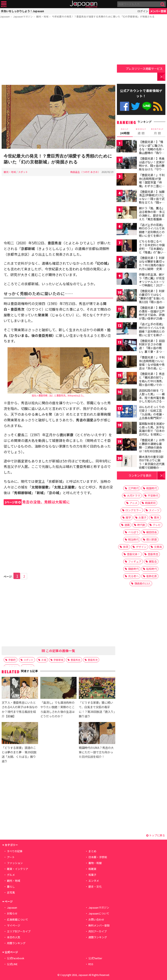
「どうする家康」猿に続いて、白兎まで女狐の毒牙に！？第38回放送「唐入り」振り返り (97, 709)
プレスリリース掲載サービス (144, 68)
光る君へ (133, 576)
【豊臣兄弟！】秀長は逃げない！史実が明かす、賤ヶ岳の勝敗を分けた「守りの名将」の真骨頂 (152, 165)
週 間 (141, 131)
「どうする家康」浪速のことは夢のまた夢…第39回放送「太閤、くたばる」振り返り (19, 754)
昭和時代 (151, 569)
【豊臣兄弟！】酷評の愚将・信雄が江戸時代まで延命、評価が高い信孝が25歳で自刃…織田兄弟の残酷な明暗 (152, 316)
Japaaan (83, 4)
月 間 (157, 131)
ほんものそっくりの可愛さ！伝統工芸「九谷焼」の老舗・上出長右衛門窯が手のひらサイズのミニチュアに (152, 416)
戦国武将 (150, 503)
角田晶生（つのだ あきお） (85, 172)
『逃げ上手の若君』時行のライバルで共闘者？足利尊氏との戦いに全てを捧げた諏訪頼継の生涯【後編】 (152, 333)
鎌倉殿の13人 (142, 583)
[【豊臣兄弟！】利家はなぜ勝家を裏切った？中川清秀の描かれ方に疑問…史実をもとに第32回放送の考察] (126, 263)
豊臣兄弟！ (133, 554)
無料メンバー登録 (99, 925)
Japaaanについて (98, 913)
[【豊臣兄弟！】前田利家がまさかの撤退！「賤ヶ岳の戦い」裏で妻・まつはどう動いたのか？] (126, 346)
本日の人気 (13, 937)
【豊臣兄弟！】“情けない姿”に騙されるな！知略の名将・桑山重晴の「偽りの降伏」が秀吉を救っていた (152, 151)
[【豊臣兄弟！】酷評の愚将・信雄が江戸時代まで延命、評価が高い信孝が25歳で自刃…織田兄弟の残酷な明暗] (126, 312)
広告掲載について (17, 919)
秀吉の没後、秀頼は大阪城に (37, 501)
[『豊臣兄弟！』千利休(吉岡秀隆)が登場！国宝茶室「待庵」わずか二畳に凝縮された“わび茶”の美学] (126, 180)
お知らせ (12, 913)
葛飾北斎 (151, 576)
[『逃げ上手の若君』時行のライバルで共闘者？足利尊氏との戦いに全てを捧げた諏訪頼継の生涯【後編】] (126, 329)
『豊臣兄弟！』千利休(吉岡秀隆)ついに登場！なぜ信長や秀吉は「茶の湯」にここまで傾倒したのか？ (152, 366)
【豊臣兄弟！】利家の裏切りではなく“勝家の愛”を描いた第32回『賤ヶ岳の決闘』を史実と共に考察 (152, 300)
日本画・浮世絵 (97, 857)
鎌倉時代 (133, 569)
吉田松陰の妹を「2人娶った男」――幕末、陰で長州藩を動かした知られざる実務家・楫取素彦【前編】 (152, 399)
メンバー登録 (158, 11)
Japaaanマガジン (23, 16)
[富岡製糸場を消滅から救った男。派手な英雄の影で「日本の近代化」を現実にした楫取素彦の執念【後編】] (126, 428)
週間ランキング (97, 937)
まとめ (92, 851)
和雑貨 (92, 869)
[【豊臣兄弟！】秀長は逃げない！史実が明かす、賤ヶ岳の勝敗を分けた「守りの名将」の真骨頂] (126, 163)
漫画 (127, 525)
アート (11, 857)
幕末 (156, 517)
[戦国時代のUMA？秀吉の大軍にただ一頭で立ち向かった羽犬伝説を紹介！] (97, 733)
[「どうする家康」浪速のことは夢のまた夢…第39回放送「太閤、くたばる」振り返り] (20, 733)
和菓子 (92, 875)
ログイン (142, 11)
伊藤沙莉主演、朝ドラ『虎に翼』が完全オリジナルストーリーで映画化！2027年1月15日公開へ (152, 281)
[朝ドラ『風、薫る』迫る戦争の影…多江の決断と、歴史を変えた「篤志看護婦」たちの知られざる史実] (126, 213)
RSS (157, 106)
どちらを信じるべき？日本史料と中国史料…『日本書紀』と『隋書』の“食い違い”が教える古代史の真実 (152, 250)
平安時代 (153, 495)
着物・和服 (95, 863)
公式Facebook (124, 106)
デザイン (141, 547)
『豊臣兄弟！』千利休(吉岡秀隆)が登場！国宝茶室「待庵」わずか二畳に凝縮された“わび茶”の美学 (152, 184)
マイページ (13, 925)
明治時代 (133, 539)
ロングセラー (133, 510)
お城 (43, 659)
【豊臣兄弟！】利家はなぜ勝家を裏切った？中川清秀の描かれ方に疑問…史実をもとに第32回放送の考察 (152, 267)
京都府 (12, 659)
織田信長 (151, 532)
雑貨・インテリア (17, 869)
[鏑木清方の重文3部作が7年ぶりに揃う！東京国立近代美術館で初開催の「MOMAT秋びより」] (126, 462)
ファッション (15, 863)
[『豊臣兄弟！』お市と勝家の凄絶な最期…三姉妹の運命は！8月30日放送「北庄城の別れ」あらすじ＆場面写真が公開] (126, 445)
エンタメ (93, 881)
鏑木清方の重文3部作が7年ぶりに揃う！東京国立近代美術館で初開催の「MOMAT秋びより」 (153, 463)
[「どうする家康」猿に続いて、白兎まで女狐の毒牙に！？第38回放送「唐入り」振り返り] (97, 688)
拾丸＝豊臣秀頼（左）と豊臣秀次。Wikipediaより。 (58, 395)
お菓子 (142, 517)
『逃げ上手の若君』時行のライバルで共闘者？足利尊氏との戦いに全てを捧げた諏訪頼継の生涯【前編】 (152, 234)
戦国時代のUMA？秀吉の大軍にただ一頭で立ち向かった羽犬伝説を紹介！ (96, 752)
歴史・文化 (95, 886)
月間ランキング (16, 943)
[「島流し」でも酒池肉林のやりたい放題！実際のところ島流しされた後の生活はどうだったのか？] (58, 688)
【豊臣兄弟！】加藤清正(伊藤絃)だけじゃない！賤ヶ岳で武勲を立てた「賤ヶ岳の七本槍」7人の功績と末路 (152, 200)
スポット (23, 172)
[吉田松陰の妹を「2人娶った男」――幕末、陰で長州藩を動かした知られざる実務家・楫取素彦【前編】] (126, 395)
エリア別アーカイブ (19, 931)
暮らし (11, 886)
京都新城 (58, 659)
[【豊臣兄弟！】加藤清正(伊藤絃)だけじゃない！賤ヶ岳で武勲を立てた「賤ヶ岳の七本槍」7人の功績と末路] (126, 196)
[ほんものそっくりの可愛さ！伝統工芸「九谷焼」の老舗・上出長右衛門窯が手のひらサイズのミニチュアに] (126, 412)
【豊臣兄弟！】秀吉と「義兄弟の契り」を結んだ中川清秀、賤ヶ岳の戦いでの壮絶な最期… (152, 380)
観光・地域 (42, 16)
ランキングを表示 (140, 475)
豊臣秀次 (93, 659)
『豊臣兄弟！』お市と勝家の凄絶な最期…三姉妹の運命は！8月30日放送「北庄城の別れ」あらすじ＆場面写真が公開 (152, 451)
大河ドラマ (133, 495)
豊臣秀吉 (75, 659)
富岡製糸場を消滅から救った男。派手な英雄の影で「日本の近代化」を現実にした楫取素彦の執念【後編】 (152, 432)
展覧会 (153, 561)
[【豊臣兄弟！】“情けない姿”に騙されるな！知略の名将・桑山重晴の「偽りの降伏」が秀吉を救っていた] (126, 147)
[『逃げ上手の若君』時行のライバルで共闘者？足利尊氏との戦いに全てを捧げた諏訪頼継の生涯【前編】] (126, 230)
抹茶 (125, 547)
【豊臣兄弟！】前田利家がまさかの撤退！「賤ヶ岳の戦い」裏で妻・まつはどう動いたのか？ (152, 348)
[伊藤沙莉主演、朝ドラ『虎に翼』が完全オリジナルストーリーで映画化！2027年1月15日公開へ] (126, 279)
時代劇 (141, 525)
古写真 (11, 892)
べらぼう (133, 532)
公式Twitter (135, 106)
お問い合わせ (96, 919)
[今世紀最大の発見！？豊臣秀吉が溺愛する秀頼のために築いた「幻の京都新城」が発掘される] (58, 117)
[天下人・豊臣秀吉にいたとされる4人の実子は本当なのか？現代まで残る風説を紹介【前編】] (20, 688)
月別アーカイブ (97, 931)
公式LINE (146, 106)
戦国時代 (151, 488)
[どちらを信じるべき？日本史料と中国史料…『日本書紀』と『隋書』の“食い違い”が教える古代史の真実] (126, 246)
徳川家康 (151, 539)
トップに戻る (156, 835)
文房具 (158, 547)
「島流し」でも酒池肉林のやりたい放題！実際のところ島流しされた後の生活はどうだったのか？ (57, 709)
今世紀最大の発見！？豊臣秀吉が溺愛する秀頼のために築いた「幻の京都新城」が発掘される (103, 16)
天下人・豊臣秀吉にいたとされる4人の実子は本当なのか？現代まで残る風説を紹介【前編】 (19, 709)
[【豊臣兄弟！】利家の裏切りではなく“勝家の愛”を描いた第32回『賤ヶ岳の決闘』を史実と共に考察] (126, 296)
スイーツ (154, 510)
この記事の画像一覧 (60, 650)
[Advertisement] (58, 52)
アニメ (133, 503)
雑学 (128, 517)
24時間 (125, 131)
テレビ (157, 525)
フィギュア (134, 561)
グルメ (11, 875)
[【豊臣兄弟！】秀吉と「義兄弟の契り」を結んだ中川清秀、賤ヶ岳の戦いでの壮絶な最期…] (126, 379)
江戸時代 (133, 488)
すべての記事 (14, 851)
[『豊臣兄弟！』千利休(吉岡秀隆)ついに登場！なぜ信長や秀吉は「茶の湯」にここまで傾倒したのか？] (126, 362)
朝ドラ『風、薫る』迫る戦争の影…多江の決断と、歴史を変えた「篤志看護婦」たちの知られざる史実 (152, 217)
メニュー (4, 4)
